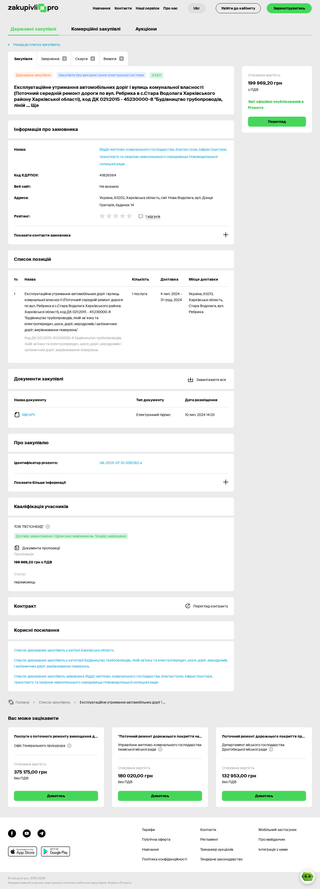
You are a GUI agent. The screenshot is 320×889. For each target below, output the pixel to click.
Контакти (123, 8)
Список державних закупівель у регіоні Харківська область (64, 650)
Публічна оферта (156, 839)
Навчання (101, 8)
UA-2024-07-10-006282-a (121, 463)
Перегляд (277, 121)
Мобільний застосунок (277, 829)
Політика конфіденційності (164, 859)
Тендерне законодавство (221, 859)
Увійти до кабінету (238, 8)
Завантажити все (211, 379)
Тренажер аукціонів (216, 849)
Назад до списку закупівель (36, 44)
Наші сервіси (147, 8)
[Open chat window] (307, 876)
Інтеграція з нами (273, 849)
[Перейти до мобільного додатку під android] (55, 851)
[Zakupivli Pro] (33, 8)
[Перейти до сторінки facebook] (12, 833)
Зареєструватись (289, 8)
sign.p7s (28, 414)
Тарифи (148, 829)
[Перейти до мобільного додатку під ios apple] (22, 851)
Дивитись (56, 796)
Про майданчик (271, 839)
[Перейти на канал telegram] (42, 833)
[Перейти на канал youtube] (27, 833)
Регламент (209, 839)
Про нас (170, 8)
